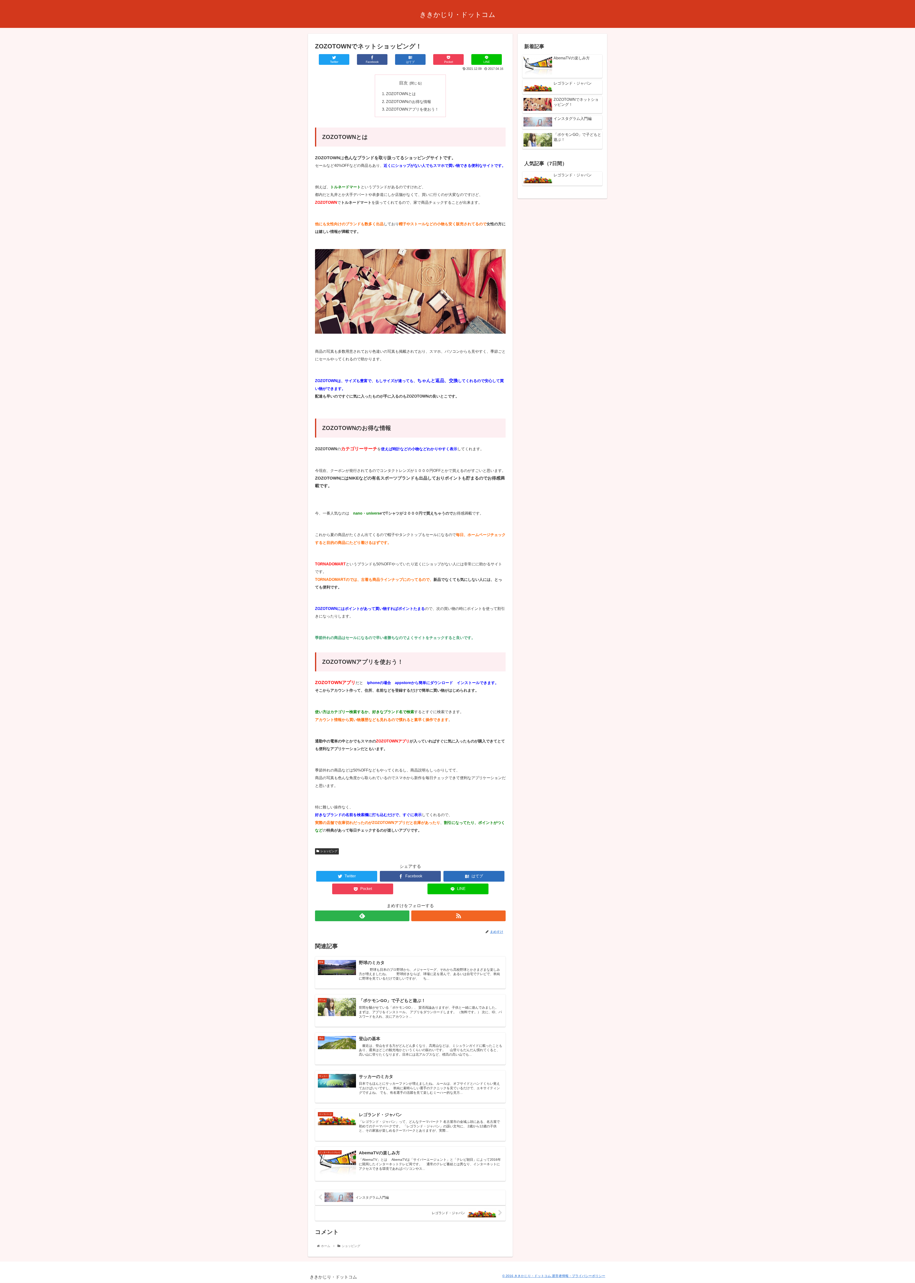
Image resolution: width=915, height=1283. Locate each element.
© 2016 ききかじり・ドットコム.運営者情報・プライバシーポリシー (553, 1276)
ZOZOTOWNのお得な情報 (408, 101)
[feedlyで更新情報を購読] (362, 915)
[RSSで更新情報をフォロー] (458, 915)
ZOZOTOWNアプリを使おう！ (412, 109)
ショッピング (328, 851)
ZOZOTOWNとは (401, 94)
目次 (403, 83)
